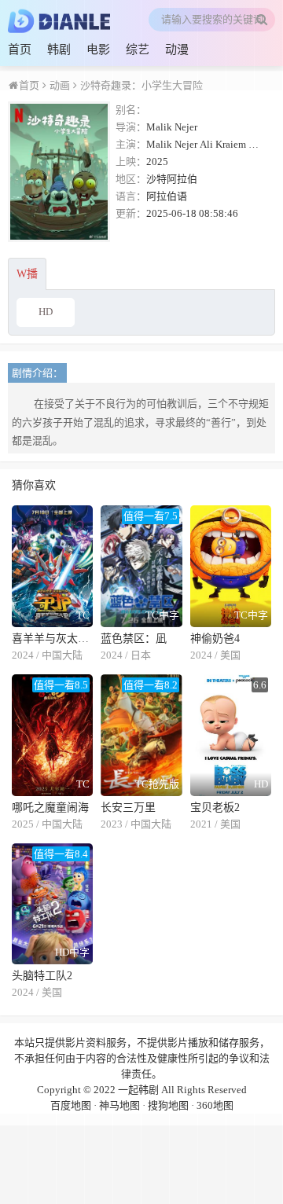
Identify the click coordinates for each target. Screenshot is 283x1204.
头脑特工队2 (42, 976)
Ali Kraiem (223, 144)
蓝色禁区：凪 (134, 638)
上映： (131, 161)
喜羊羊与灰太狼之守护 (52, 638)
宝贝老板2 (215, 807)
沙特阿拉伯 (171, 179)
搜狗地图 (168, 1105)
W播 (27, 274)
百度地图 (70, 1105)
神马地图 (119, 1105)
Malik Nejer (171, 127)
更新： (131, 213)
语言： (131, 196)
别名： (131, 110)
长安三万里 (128, 807)
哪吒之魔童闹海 (50, 807)
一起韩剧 (138, 1090)
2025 (157, 161)
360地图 (215, 1105)
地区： (131, 179)
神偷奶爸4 (215, 638)
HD (46, 312)
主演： (131, 144)
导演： (131, 127)
